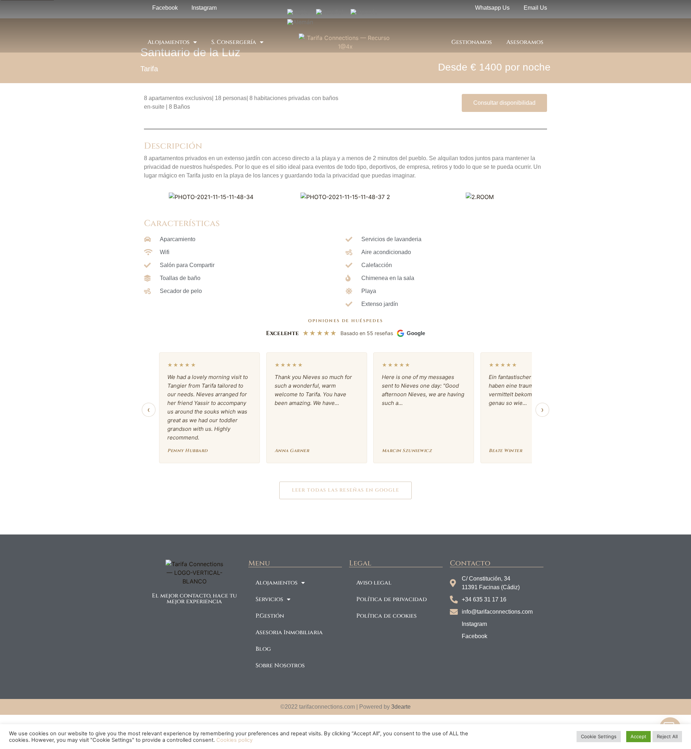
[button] (151, 196)
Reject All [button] (667, 736)
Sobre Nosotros (280, 665)
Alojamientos (169, 42)
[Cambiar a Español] (329, 11)
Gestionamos (471, 42)
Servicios (269, 599)
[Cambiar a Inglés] (298, 11)
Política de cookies (386, 616)
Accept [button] (638, 736)
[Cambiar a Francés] (364, 11)
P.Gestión (270, 616)
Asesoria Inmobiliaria (289, 632)
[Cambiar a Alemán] (300, 22)
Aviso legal (374, 583)
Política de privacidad (391, 599)
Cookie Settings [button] (599, 736)
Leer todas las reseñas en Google (345, 490)
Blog (263, 649)
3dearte (401, 707)
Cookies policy (234, 740)
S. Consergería (233, 42)
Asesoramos (524, 42)
